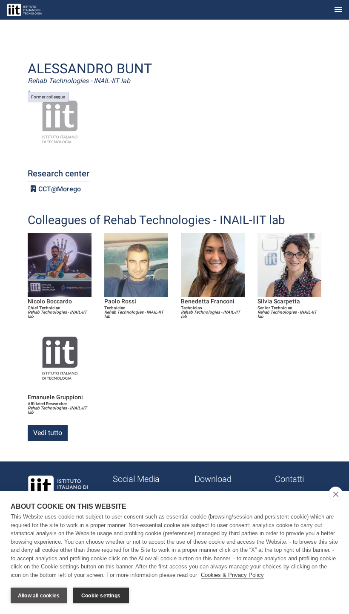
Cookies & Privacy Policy (232, 575)
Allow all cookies (39, 596)
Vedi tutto (47, 433)
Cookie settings (100, 596)
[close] (336, 494)
